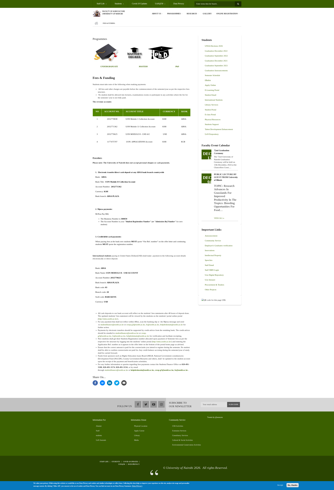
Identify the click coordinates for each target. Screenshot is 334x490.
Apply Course (139, 431)
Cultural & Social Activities (182, 440)
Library (137, 435)
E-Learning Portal (212, 90)
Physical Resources (212, 119)
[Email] (124, 383)
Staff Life (101, 3)
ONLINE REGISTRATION (227, 14)
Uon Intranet (210, 280)
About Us (156, 14)
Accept (280, 485)
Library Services (211, 105)
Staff (98, 431)
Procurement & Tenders (214, 285)
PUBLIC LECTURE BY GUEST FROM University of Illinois (226, 177)
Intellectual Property (213, 255)
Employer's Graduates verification (218, 246)
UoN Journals (101, 440)
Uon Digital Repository (214, 275)
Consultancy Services (180, 435)
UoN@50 (159, 3)
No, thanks (292, 485)
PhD (177, 66)
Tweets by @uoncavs (215, 417)
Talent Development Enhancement (219, 129)
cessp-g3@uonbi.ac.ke (135, 325)
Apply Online (210, 85)
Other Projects (210, 290)
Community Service (213, 241)
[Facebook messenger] (102, 383)
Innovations (209, 250)
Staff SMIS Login (212, 270)
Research (192, 14)
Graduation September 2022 (216, 56)
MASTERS (143, 66)
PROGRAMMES (174, 14)
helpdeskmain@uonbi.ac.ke (171, 325)
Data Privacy (178, 3)
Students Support (212, 124)
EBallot (208, 80)
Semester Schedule (212, 75)
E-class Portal (210, 115)
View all (218, 218)
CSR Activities (177, 426)
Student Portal (210, 110)
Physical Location (140, 426)
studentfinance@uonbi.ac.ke (112, 325)
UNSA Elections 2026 (214, 46)
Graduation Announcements (216, 70)
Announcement (211, 236)
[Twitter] (116, 383)
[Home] (96, 13)
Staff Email (209, 265)
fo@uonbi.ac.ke (152, 325)
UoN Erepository (212, 134)
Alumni (99, 426)
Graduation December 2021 (216, 61)
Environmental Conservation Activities (186, 445)
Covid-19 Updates (139, 3)
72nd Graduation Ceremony (221, 151)
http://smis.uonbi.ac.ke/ (108, 319)
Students (118, 3)
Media (136, 440)
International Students (214, 100)
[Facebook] (95, 383)
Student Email (210, 95)
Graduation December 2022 (216, 51)
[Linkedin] (109, 383)
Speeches (208, 260)
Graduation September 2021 (216, 66)
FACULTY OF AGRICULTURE (113, 11)
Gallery (207, 14)
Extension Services (179, 431)
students (99, 435)
